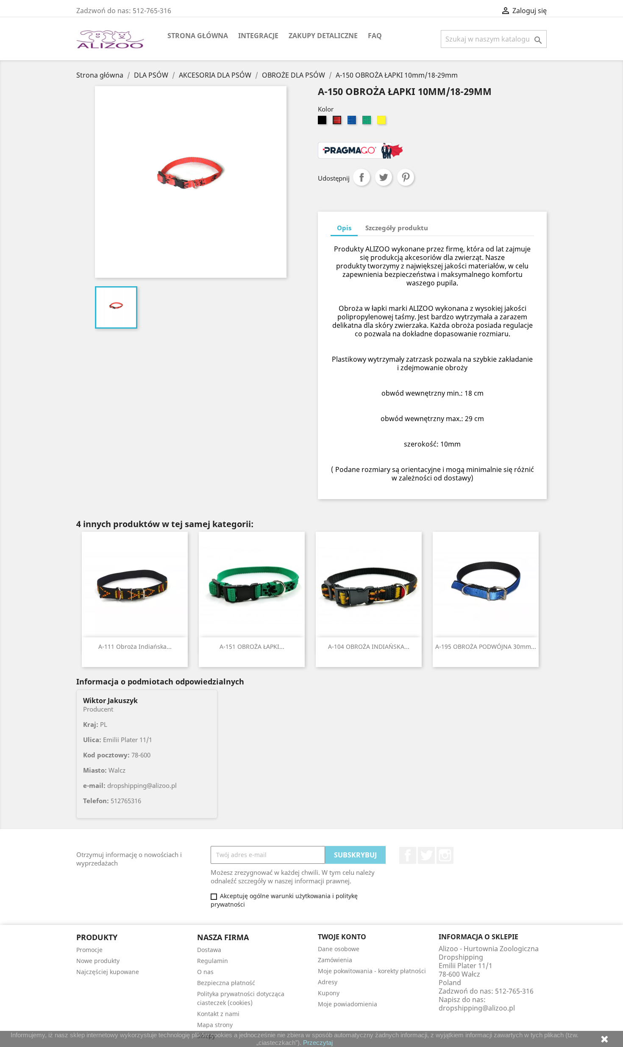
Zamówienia (335, 960)
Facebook (407, 855)
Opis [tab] (344, 227)
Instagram (445, 855)
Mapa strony (215, 1025)
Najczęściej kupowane (107, 972)
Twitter (426, 855)
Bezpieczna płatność (226, 983)
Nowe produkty (98, 961)
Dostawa (209, 950)
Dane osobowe (338, 949)
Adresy (327, 982)
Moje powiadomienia (347, 1004)
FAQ (375, 35)
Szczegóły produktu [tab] (396, 227)
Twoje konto (342, 936)
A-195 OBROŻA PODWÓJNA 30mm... (485, 646)
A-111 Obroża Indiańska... (135, 646)
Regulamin (212, 961)
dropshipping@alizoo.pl (477, 1008)
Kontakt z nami (218, 1014)
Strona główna (197, 35)
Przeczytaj (318, 1042)
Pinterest (405, 177)
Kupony (328, 993)
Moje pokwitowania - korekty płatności (372, 971)
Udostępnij (361, 177)
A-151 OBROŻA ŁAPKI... (252, 646)
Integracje (258, 35)
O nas (205, 972)
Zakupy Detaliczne (323, 35)
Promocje (89, 950)
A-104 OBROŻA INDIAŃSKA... (368, 646)
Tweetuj (383, 177)
